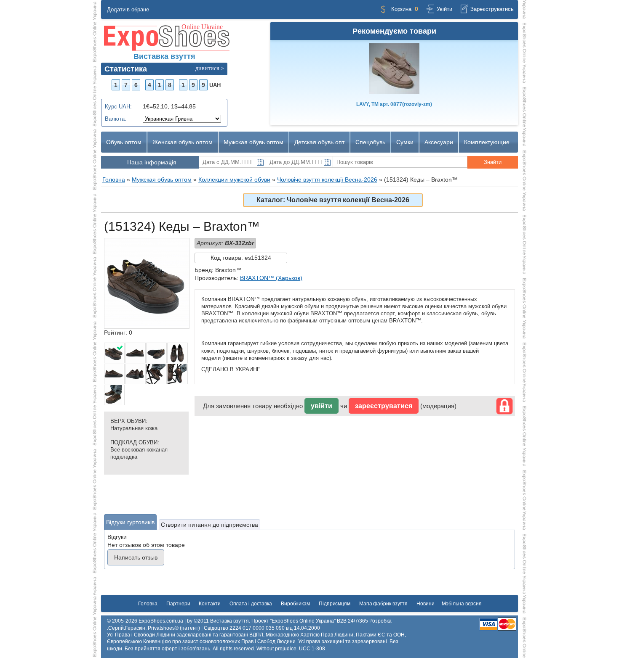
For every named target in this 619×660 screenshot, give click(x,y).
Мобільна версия (462, 604)
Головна (147, 604)
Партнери (178, 604)
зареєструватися (383, 405)
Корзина (401, 9)
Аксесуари (438, 142)
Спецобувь (370, 142)
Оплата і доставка (250, 604)
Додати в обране (128, 9)
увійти (321, 405)
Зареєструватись (492, 9)
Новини (425, 604)
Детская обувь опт (319, 142)
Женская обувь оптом (182, 142)
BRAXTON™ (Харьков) (271, 278)
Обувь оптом (123, 142)
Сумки (405, 142)
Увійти (444, 9)
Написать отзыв (135, 557)
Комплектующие (487, 142)
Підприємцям (334, 604)
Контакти (209, 604)
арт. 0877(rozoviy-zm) (394, 104)
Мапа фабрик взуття (383, 604)
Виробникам (295, 604)
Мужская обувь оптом (253, 142)
